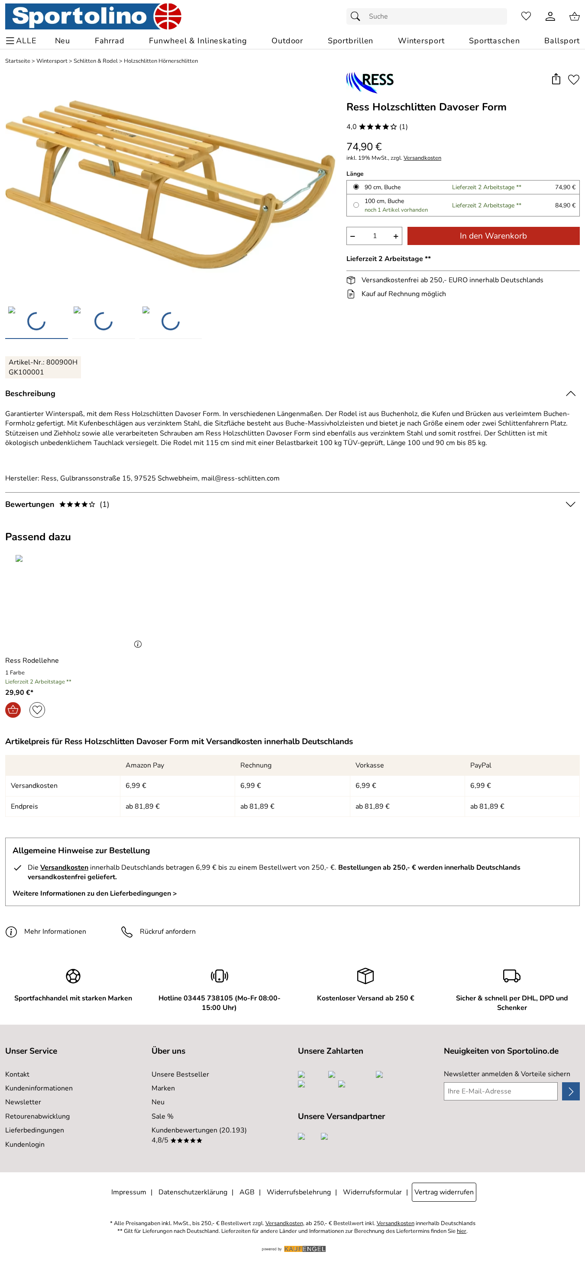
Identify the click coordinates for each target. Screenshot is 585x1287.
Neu (158, 1102)
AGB (247, 1192)
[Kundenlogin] (550, 16)
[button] (555, 79)
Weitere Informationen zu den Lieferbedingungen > (95, 893)
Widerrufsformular (372, 1192)
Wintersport (52, 61)
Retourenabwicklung (37, 1116)
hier (461, 1231)
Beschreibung (30, 393)
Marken (163, 1088)
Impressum (128, 1192)
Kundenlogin (25, 1144)
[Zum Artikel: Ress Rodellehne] (75, 602)
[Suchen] (358, 16)
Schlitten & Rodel (96, 61)
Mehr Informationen (55, 931)
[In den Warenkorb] (13, 710)
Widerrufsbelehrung (299, 1192)
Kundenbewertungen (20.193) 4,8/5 (199, 1135)
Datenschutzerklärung (192, 1192)
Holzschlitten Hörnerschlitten (161, 61)
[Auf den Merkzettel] (573, 79)
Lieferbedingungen (34, 1130)
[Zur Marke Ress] (370, 83)
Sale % (163, 1116)
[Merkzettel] (526, 16)
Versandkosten (422, 158)
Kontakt (17, 1074)
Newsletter (23, 1102)
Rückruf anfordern (168, 931)
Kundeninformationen (39, 1088)
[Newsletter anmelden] (571, 1091)
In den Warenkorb (493, 236)
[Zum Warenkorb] (574, 16)
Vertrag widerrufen (444, 1192)
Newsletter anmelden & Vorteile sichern (507, 1074)
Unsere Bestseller (180, 1074)
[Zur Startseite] (93, 16)
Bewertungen (57, 504)
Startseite (17, 61)
